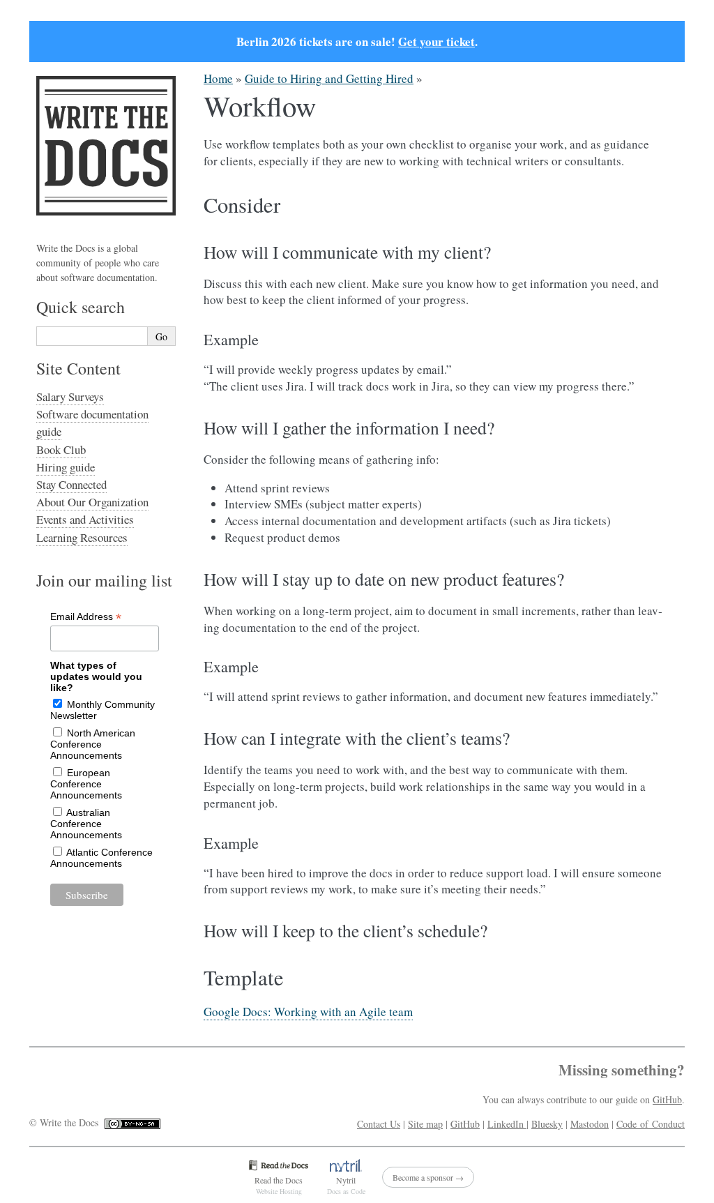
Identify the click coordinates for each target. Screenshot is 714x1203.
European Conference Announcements (86, 784)
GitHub (667, 1099)
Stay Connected (71, 484)
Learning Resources (82, 537)
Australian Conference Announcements (86, 823)
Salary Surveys (70, 396)
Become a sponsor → (428, 1177)
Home (218, 78)
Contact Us (378, 1123)
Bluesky (547, 1123)
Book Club (61, 449)
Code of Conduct (650, 1123)
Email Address (85, 616)
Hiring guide (65, 467)
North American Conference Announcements (92, 744)
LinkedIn (506, 1123)
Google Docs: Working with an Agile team (308, 1012)
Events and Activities (85, 519)
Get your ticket (436, 41)
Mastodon (589, 1123)
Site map (425, 1123)
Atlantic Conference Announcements (101, 858)
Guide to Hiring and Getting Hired (329, 78)
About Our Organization (92, 502)
